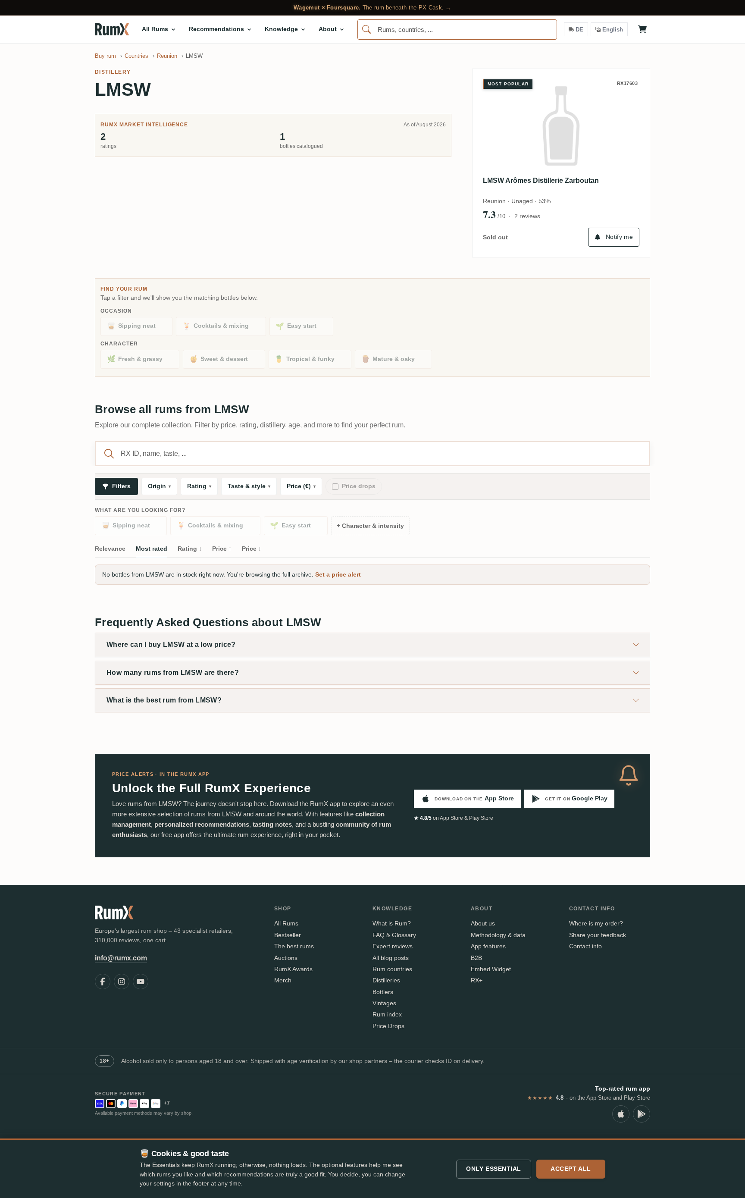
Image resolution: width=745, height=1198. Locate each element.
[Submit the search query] (109, 453)
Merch (282, 980)
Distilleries (386, 980)
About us (483, 923)
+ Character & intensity (370, 526)
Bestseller (287, 934)
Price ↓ (251, 548)
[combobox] (457, 29)
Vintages (384, 1003)
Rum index (387, 1014)
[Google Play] (641, 1114)
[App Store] (620, 1114)
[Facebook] (102, 981)
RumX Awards (293, 969)
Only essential (493, 1168)
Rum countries (392, 969)
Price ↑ (222, 548)
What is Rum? (391, 923)
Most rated (151, 548)
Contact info (585, 946)
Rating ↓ (190, 548)
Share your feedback (597, 934)
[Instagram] (121, 981)
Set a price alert (338, 574)
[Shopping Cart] (642, 29)
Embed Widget (491, 969)
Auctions (285, 957)
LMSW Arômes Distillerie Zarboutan (541, 180)
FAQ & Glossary (394, 934)
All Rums (286, 923)
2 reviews (527, 216)
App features (488, 946)
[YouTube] (140, 981)
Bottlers (382, 991)
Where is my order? (596, 923)
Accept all (571, 1168)
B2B (476, 957)
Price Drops (388, 1025)
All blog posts (390, 957)
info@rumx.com (121, 958)
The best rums (294, 946)
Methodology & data (498, 934)
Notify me (619, 236)
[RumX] (112, 29)
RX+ (476, 980)
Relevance (110, 548)
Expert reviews (392, 946)
